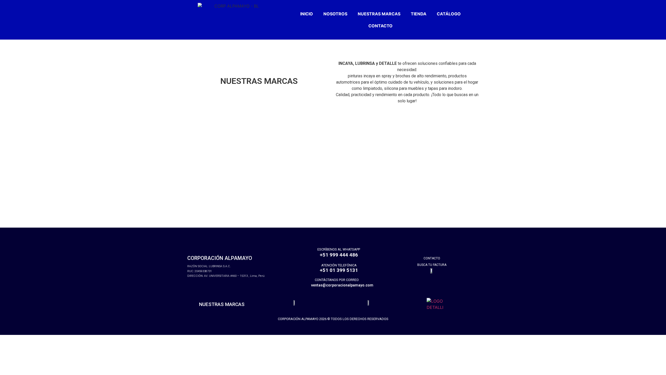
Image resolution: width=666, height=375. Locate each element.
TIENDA (418, 13)
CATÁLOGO (449, 13)
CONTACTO (380, 25)
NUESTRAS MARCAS (379, 13)
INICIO (306, 13)
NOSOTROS (335, 13)
